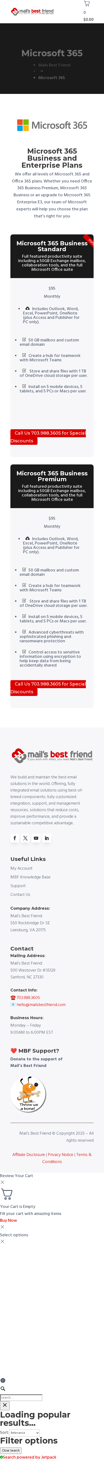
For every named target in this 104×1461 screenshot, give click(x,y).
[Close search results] (5, 1405)
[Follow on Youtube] (36, 838)
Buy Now (8, 1220)
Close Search (11, 1450)
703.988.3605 (28, 997)
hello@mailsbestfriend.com (41, 1004)
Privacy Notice (60, 1154)
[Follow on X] (25, 838)
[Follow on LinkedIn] (46, 838)
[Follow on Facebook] (14, 838)
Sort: (4, 1432)
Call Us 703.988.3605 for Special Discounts (48, 437)
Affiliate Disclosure (28, 1154)
